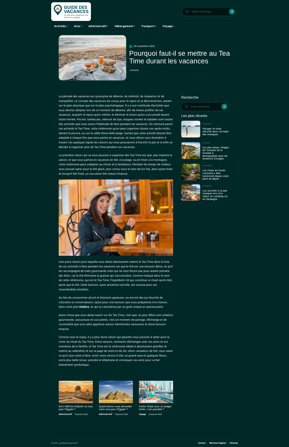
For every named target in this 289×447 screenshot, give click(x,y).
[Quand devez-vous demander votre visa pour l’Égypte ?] (116, 392)
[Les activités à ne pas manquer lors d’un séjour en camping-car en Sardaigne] (190, 192)
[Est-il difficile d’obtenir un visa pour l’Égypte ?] (76, 392)
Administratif (65, 414)
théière (84, 306)
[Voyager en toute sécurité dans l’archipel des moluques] (190, 129)
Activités (134, 70)
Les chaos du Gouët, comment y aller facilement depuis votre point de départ (215, 174)
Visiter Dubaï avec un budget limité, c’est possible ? (155, 408)
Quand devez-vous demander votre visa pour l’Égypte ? (115, 408)
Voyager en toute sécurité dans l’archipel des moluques (215, 131)
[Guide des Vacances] (71, 12)
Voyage (142, 414)
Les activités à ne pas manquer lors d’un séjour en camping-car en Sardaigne (215, 195)
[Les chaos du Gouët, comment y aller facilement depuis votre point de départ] (190, 172)
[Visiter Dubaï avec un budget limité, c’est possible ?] (156, 392)
